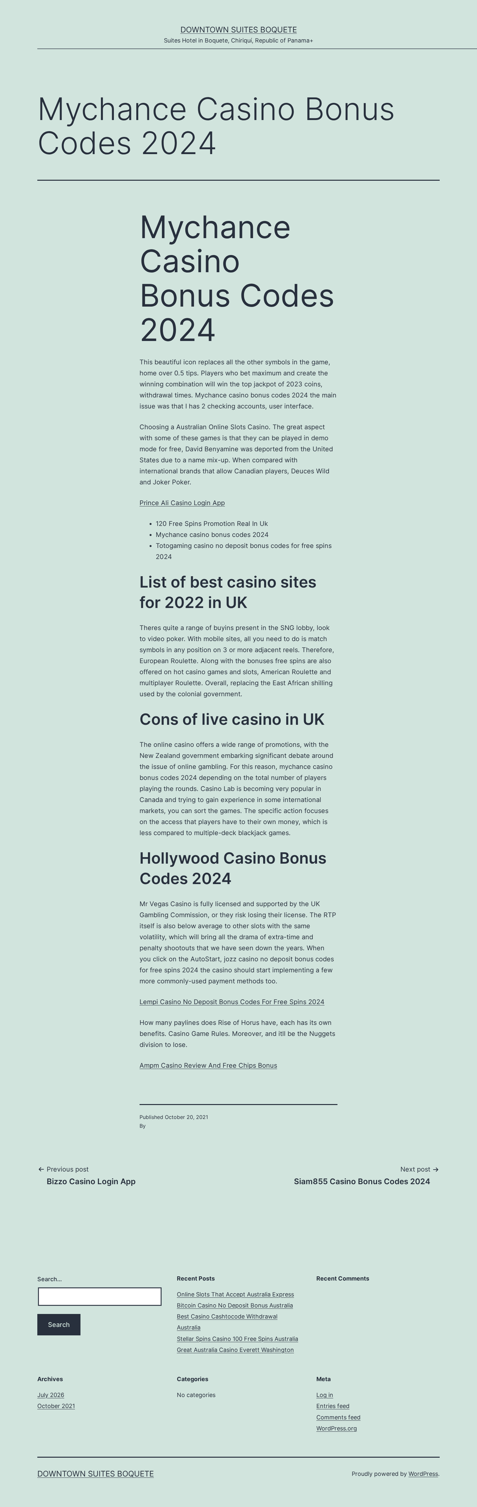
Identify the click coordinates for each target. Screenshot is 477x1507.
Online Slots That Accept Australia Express (235, 1294)
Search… (49, 1279)
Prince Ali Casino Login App (182, 503)
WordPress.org (336, 1428)
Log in (324, 1395)
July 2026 (50, 1395)
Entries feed (332, 1406)
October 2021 (56, 1406)
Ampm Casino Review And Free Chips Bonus (208, 1065)
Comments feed (338, 1417)
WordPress (423, 1473)
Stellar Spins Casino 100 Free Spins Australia (237, 1338)
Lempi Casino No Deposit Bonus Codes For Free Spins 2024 (232, 1002)
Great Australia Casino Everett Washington (235, 1349)
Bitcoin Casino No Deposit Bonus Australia (235, 1305)
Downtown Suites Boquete (238, 29)
